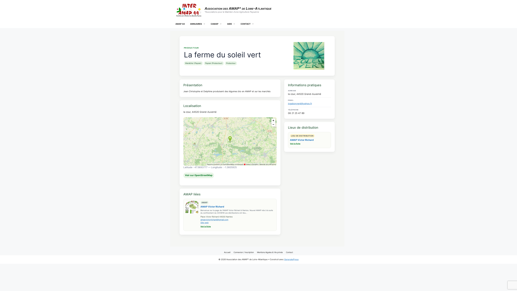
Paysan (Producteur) (213, 63)
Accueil (227, 252)
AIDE (229, 24)
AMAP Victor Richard (212, 206)
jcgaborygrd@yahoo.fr (300, 103)
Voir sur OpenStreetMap (198, 175)
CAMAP (214, 24)
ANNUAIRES (196, 24)
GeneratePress (291, 259)
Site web (204, 222)
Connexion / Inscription (244, 252)
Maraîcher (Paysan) (193, 63)
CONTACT (246, 24)
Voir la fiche (205, 226)
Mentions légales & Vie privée (270, 252)
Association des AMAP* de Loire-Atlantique (238, 8)
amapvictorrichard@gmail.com (214, 220)
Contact (289, 252)
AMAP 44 (180, 24)
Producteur (231, 63)
